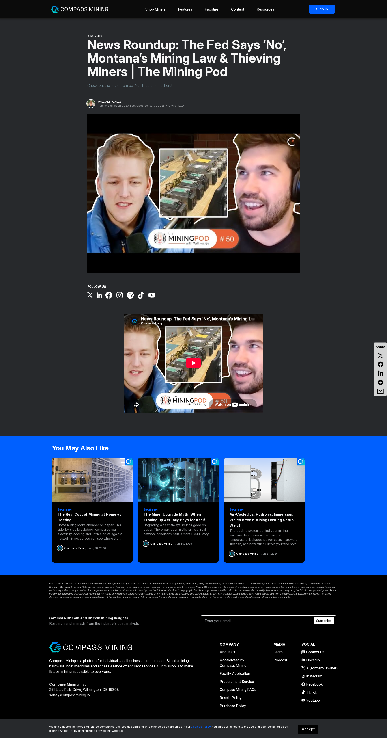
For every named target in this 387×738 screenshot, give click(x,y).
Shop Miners (155, 9)
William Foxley (110, 101)
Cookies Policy (201, 726)
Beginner (95, 36)
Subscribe (323, 621)
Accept (308, 729)
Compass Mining (75, 548)
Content (237, 9)
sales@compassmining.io (69, 695)
